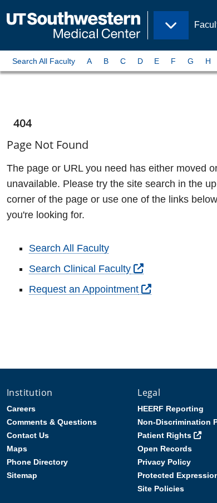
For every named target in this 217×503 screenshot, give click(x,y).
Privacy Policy (164, 461)
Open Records (164, 448)
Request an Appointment (84, 289)
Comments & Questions (52, 422)
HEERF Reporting (170, 408)
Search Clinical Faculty (80, 268)
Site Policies (160, 488)
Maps (17, 448)
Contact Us (28, 435)
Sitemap (22, 475)
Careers (21, 408)
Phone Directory (37, 461)
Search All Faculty (43, 61)
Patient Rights (164, 435)
